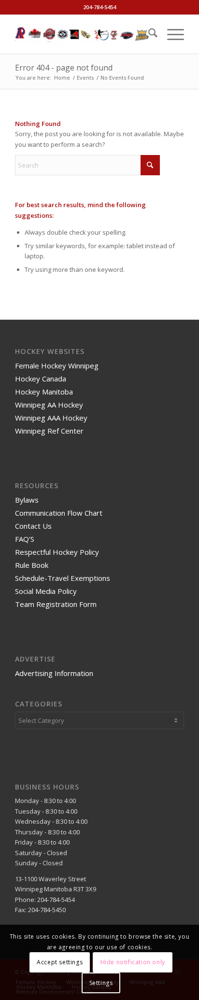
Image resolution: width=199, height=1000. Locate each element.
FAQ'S (24, 539)
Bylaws (27, 500)
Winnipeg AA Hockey (49, 404)
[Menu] (170, 34)
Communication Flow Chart (58, 513)
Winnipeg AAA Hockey (51, 418)
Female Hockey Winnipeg (57, 365)
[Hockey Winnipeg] (82, 34)
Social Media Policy (46, 591)
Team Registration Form (56, 604)
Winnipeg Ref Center (49, 431)
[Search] (148, 34)
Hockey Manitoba (44, 391)
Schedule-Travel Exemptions (62, 578)
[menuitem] (148, 34)
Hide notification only (132, 962)
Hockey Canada (40, 378)
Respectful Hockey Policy (57, 552)
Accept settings (60, 962)
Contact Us (33, 526)
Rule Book (31, 565)
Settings (101, 983)
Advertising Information (54, 673)
